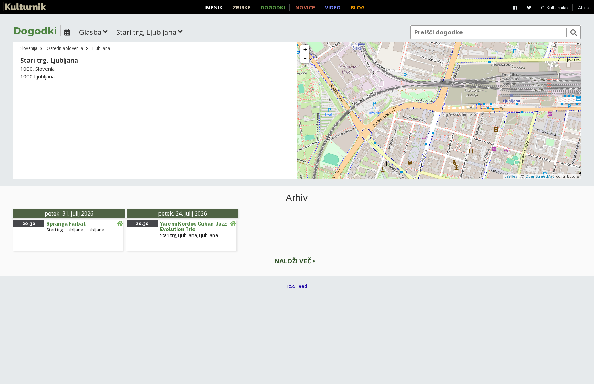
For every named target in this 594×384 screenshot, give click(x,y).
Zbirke (242, 7)
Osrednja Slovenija (65, 48)
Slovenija (28, 48)
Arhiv (297, 198)
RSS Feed (297, 286)
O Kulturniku (554, 7)
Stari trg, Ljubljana (65, 230)
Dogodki (273, 7)
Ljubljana (101, 48)
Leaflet (510, 176)
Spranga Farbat (66, 224)
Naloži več (293, 261)
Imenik (213, 7)
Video (333, 7)
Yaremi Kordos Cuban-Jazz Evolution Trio (193, 226)
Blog (358, 7)
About (584, 7)
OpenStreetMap (540, 176)
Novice (305, 7)
